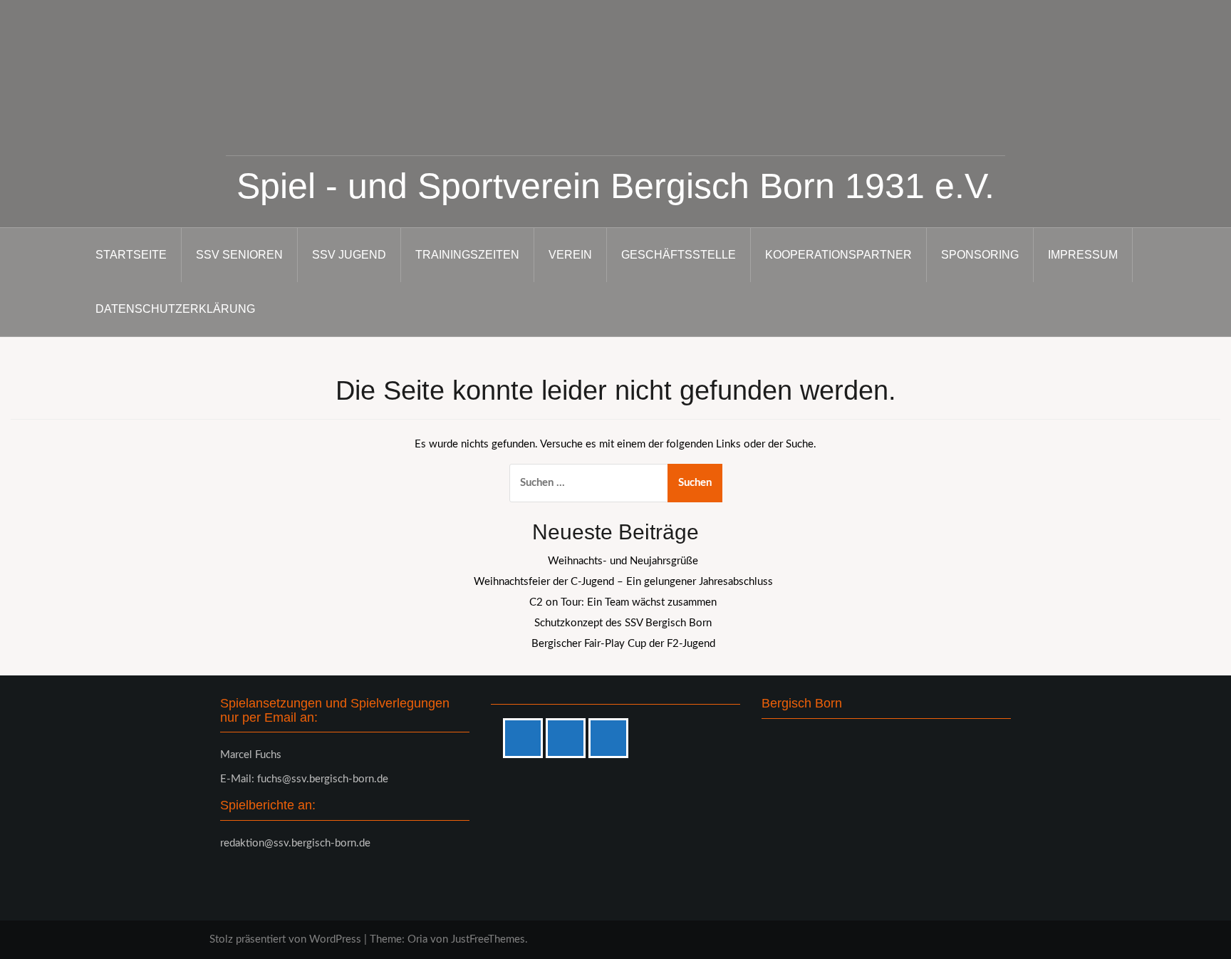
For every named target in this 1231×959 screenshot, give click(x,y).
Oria (417, 939)
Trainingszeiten (467, 255)
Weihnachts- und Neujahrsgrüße (623, 561)
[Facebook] (526, 738)
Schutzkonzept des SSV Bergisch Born (623, 623)
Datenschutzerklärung (175, 309)
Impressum (1083, 255)
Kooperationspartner (838, 255)
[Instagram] (569, 738)
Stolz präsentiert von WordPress (285, 939)
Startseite (131, 255)
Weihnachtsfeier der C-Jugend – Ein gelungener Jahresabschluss (623, 581)
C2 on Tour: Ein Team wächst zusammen (623, 602)
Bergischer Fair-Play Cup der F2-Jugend (623, 643)
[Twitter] (612, 738)
